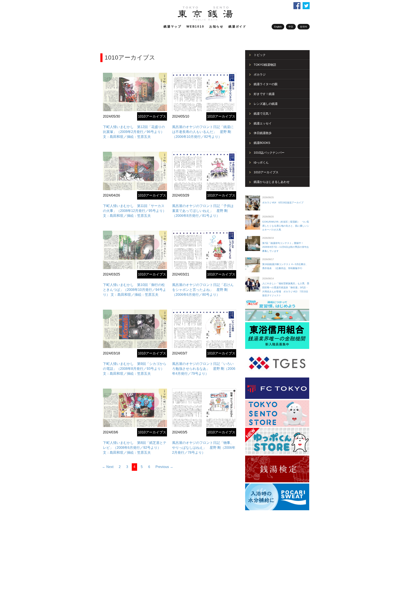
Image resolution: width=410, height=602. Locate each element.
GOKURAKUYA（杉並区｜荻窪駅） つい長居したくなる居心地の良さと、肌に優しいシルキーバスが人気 (285, 225)
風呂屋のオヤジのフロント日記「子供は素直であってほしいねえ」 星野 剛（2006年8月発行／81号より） (203, 210)
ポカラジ (260, 74)
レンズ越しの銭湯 (266, 103)
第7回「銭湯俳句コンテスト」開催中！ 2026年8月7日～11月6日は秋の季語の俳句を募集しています (285, 247)
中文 (290, 26)
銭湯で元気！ (263, 113)
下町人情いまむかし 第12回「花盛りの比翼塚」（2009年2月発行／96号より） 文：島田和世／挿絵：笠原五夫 (134, 131)
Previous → (164, 467)
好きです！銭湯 (264, 94)
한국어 (303, 26)
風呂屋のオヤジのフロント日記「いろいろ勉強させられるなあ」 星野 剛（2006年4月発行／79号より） (203, 368)
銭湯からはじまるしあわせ (272, 182)
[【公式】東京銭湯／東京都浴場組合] (205, 19)
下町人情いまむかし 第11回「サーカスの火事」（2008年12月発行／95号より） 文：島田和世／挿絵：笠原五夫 (134, 210)
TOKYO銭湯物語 (265, 64)
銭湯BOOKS (262, 142)
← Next (107, 467)
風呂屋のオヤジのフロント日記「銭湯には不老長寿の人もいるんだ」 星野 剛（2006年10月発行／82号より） (203, 131)
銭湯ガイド (237, 26)
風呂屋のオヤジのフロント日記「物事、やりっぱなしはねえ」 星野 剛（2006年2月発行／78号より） (203, 447)
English (278, 26)
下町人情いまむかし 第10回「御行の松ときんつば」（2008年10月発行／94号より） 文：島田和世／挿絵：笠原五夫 (134, 289)
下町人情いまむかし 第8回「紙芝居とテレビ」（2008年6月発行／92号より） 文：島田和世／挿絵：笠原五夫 (134, 447)
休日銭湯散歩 (263, 133)
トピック (260, 55)
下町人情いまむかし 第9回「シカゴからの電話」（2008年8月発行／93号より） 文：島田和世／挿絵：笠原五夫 (134, 368)
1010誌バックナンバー (269, 152)
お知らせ (216, 26)
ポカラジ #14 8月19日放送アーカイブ (282, 202)
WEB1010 (195, 26)
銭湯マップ (173, 26)
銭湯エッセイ (263, 123)
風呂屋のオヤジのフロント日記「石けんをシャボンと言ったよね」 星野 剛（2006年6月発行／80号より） (203, 289)
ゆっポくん (261, 162)
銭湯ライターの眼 (266, 84)
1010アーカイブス (152, 116)
